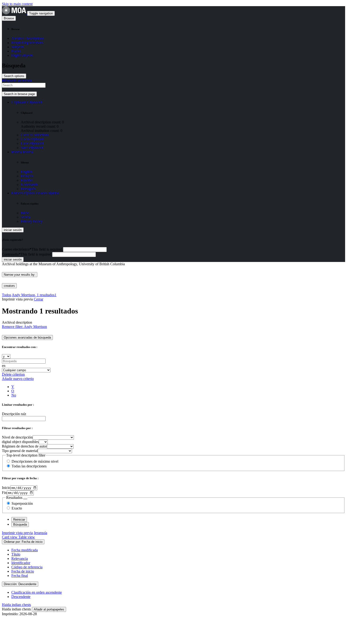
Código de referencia (26, 567)
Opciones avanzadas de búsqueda (27, 337)
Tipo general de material (20, 451)
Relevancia (19, 559)
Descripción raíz (14, 414)
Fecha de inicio (22, 571)
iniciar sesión (13, 230)
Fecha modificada (24, 550)
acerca (25, 217)
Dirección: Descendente (20, 584)
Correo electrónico (32, 249)
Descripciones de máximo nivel (35, 461)
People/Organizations (27, 43)
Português (28, 189)
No (13, 395)
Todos (6, 295)
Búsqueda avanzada (17, 80)
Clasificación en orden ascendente (36, 592)
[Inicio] (14, 13)
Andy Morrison (34, 295)
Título (15, 554)
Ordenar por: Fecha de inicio (23, 542)
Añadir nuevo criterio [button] (18, 379)
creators (9, 285)
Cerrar (38, 299)
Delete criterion (13, 374)
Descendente (20, 597)
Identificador (20, 563)
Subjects (17, 47)
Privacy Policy (31, 221)
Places (16, 51)
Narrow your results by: (19, 274)
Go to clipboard (32, 139)
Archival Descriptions (27, 38)
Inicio (6, 488)
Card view (10, 537)
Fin (4, 493)
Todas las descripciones (29, 466)
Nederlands (29, 185)
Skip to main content (17, 4)
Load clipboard (32, 143)
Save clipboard (32, 148)
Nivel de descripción (17, 437)
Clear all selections (35, 135)
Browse (9, 18)
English (26, 172)
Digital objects (22, 55)
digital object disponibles (20, 442)
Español (27, 180)
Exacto (17, 508)
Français (27, 176)
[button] (26, 102)
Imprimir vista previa (17, 533)
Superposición (22, 503)
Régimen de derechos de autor (24, 446)
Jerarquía (40, 533)
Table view (26, 537)
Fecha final (19, 576)
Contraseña (27, 254)
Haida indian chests (16, 605)
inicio (25, 213)
